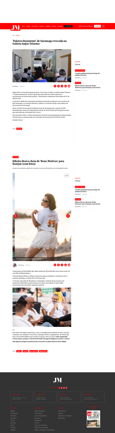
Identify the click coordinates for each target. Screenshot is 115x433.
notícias (19, 129)
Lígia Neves (78, 77)
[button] (103, 26)
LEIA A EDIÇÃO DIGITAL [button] (93, 407)
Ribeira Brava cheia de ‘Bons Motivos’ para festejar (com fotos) (87, 86)
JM (13, 35)
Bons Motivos (33, 351)
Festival (25, 351)
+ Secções (60, 26)
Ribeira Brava (43, 351)
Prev (15, 216)
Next (68, 216)
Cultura (18, 35)
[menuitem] (24, 26)
